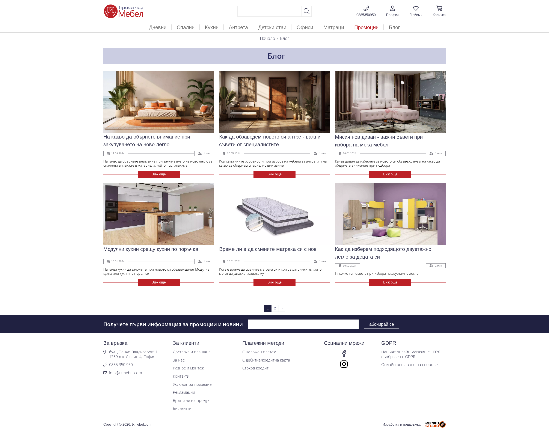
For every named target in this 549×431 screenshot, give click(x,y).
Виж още (159, 174)
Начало (267, 38)
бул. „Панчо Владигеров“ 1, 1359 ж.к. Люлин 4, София (133, 354)
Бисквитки (182, 408)
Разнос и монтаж (188, 368)
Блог (394, 27)
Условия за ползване (192, 384)
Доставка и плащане (192, 352)
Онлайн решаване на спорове (409, 364)
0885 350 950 (121, 364)
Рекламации (184, 392)
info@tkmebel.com (125, 373)
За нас (179, 360)
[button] (392, 11)
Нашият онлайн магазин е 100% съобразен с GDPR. (410, 354)
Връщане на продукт (192, 400)
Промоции (366, 27)
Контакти (181, 376)
